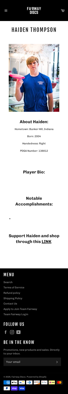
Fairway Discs (19, 377)
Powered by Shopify (36, 377)
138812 (43, 150)
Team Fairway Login (15, 314)
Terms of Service (13, 287)
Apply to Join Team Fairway (20, 309)
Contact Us (10, 303)
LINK (46, 241)
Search (8, 282)
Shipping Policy (12, 298)
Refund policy (11, 292)
